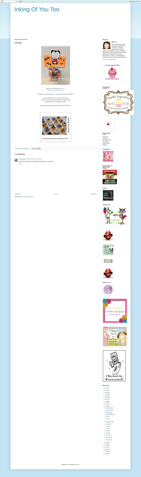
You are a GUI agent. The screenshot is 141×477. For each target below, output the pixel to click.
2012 (105, 451)
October (108, 412)
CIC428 (108, 416)
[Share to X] (36, 149)
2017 (105, 406)
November (108, 410)
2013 (105, 449)
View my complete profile (109, 59)
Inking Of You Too (36, 9)
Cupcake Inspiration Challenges (55, 90)
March (107, 435)
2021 (105, 397)
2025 (105, 388)
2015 (105, 445)
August (108, 424)
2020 (105, 399)
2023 (105, 392)
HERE (64, 102)
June (107, 428)
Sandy (115, 42)
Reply (20, 163)
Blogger (77, 464)
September (109, 421)
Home (56, 194)
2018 (105, 403)
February (108, 437)
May (107, 430)
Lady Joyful (22, 159)
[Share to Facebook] (38, 149)
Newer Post (18, 194)
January (108, 439)
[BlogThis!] (34, 149)
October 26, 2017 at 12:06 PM (33, 159)
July (107, 426)
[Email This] (32, 149)
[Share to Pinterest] (40, 149)
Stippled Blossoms (110, 414)
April (107, 433)
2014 (105, 447)
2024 (105, 390)
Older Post (93, 194)
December (108, 408)
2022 (105, 394)
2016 (105, 442)
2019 (105, 401)
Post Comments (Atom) (27, 196)
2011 (105, 454)
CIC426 (108, 419)
